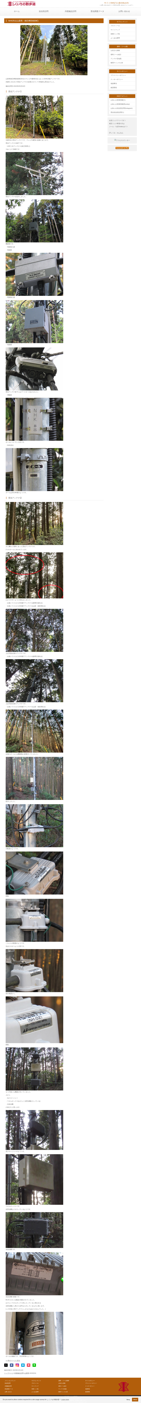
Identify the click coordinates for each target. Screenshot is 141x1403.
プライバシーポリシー (118, 75)
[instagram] (17, 1365)
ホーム (17, 11)
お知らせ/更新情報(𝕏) (118, 100)
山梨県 (26, 1373)
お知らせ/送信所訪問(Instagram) (121, 108)
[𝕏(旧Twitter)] (6, 1365)
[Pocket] (28, 1365)
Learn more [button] (65, 1399)
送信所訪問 (43, 11)
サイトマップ (115, 30)
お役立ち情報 (115, 50)
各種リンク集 (115, 34)
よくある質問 (115, 38)
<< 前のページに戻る (13, 1360)
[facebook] (11, 1365)
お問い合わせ (124, 11)
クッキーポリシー (117, 79)
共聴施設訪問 (70, 11)
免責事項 (114, 83)
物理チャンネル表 (117, 63)
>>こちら (120, 133)
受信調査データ (97, 11)
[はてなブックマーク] (23, 1365)
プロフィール (115, 25)
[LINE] (34, 1365)
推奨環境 (114, 87)
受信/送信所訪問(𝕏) (117, 112)
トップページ (8, 1373)
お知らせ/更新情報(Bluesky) (120, 104)
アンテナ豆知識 (116, 58)
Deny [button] (128, 1399)
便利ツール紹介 (116, 54)
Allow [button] (135, 1399)
